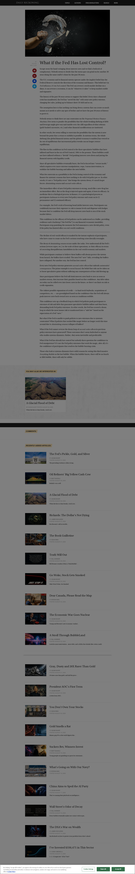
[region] (67, 869)
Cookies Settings (88, 869)
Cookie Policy (11, 872)
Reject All (103, 869)
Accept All (118, 869)
